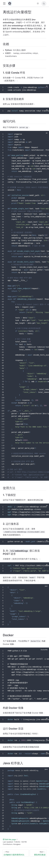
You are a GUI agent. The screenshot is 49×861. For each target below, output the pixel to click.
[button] (4, 3)
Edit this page (10, 839)
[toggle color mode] (38, 3)
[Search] (44, 3)
